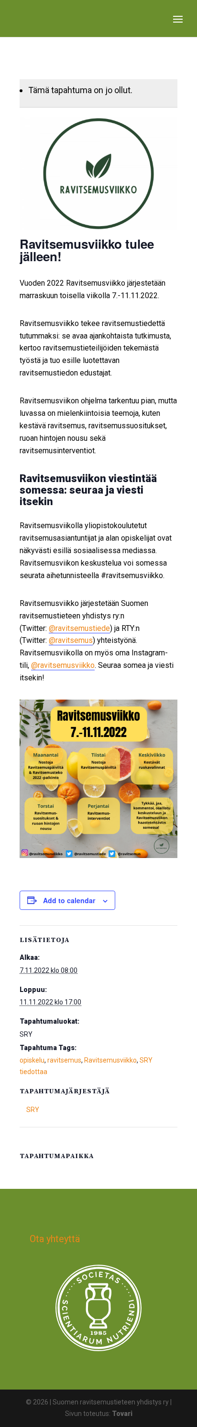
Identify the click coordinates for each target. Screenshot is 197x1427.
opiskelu (32, 1060)
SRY (32, 1109)
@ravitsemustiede (79, 628)
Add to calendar (69, 900)
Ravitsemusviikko (110, 1060)
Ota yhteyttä (55, 1239)
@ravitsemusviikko (63, 665)
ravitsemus (64, 1060)
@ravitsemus (71, 640)
